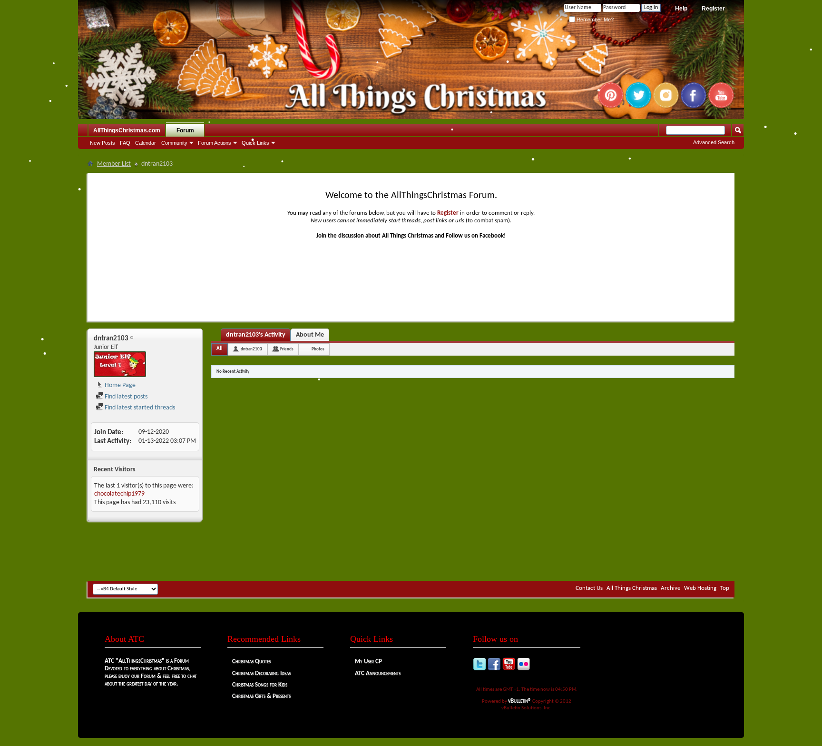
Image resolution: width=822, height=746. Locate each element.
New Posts (102, 143)
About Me (310, 334)
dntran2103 (251, 349)
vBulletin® (519, 701)
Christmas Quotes (251, 661)
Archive (670, 588)
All (219, 348)
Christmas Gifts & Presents (261, 696)
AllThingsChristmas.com (126, 130)
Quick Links (255, 143)
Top (724, 588)
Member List (114, 164)
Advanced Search (713, 142)
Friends (287, 349)
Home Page (119, 385)
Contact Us (589, 588)
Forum (185, 130)
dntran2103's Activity (255, 334)
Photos (318, 349)
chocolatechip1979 (119, 493)
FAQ (125, 143)
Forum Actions (214, 143)
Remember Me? (594, 19)
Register (713, 8)
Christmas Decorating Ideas (261, 673)
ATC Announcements (378, 673)
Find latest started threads (139, 407)
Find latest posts (125, 396)
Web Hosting (700, 588)
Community (174, 143)
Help (681, 8)
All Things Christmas (632, 588)
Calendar (145, 143)
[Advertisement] (411, 552)
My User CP (368, 661)
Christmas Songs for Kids (259, 685)
